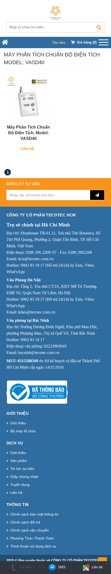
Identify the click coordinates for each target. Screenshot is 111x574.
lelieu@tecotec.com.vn (36, 312)
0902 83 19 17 (32, 265)
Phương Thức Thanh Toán (32, 538)
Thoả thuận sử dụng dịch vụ (33, 546)
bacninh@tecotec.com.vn (38, 352)
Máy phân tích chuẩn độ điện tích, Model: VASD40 (28, 133)
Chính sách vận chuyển (29, 530)
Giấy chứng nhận (24, 477)
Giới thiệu (18, 423)
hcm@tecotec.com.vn (35, 259)
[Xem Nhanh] (42, 116)
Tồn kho (58, 43)
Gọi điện (25, 567)
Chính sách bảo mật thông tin (34, 514)
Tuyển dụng (20, 485)
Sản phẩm (18, 461)
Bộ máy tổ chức (23, 431)
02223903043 (55, 346)
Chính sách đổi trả (25, 522)
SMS (61, 567)
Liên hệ (16, 493)
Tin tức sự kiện (22, 469)
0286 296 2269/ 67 (41, 252)
